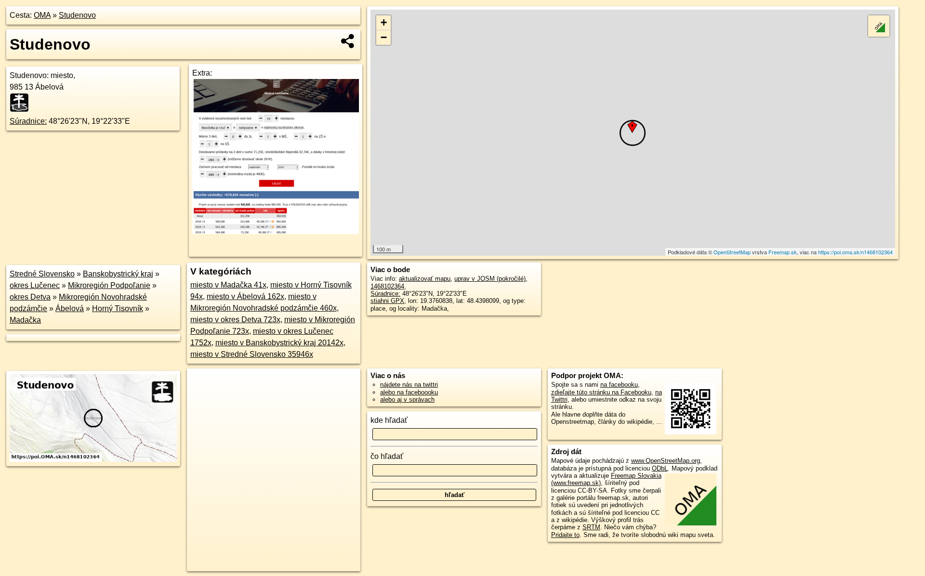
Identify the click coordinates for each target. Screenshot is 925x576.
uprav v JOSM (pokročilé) (490, 278)
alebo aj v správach (407, 399)
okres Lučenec (35, 285)
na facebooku (619, 384)
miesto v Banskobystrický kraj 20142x (279, 343)
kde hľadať (389, 420)
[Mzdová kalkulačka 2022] (275, 231)
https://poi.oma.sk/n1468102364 (855, 252)
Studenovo (77, 15)
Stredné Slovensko (42, 274)
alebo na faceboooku (409, 392)
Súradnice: (28, 121)
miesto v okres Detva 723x (235, 319)
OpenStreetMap (732, 252)
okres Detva (30, 297)
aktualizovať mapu (424, 278)
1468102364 (387, 286)
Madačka (25, 320)
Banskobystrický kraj (118, 274)
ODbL (660, 468)
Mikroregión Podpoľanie (109, 285)
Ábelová (69, 308)
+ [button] (384, 22)
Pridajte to (565, 534)
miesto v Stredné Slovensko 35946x (251, 354)
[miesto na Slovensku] (22, 102)
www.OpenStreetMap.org (665, 460)
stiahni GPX (387, 300)
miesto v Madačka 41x (228, 285)
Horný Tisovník (117, 308)
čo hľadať (386, 456)
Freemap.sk (782, 252)
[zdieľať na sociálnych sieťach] (348, 41)
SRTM (591, 527)
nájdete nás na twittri (409, 384)
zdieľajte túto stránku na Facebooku (601, 392)
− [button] (384, 37)
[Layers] (878, 26)
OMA (42, 15)
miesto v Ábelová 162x (245, 296)
